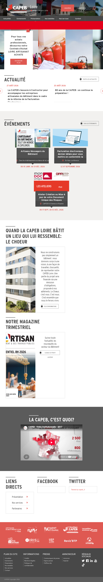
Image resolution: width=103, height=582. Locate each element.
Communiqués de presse (52, 558)
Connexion (82, 8)
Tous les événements (90, 123)
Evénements (21, 18)
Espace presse (48, 561)
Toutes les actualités (90, 79)
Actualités (7, 18)
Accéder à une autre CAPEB (40, 10)
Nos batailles (49, 18)
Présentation (35, 18)
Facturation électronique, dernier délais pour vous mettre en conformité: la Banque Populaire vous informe (70, 157)
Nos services (63, 18)
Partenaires (17, 508)
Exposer (65, 561)
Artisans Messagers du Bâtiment (33, 152)
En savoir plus (18, 62)
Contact (78, 18)
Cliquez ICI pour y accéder (50, 353)
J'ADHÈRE (67, 8)
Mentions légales (29, 561)
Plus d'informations (50, 306)
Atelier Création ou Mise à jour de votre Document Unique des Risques (51, 197)
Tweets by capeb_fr (78, 489)
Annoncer (66, 558)
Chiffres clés (48, 563)
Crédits (26, 558)
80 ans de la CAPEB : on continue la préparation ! (74, 91)
